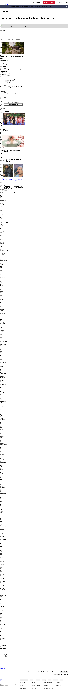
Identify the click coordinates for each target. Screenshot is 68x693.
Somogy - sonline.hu (46, 686)
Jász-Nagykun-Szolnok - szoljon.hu (48, 682)
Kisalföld (9, 39)
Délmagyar (13, 39)
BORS (4, 11)
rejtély (8, 75)
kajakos (4, 181)
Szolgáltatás (55, 679)
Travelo (31, 6)
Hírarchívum (19, 671)
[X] (1, 81)
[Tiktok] (61, 669)
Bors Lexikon (38, 2)
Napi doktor (42, 6)
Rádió (61, 679)
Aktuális (13, 6)
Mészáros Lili (6, 190)
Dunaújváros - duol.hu (34, 682)
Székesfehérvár (60, 2)
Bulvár (49, 679)
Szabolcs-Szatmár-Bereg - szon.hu (48, 688)
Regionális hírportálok (23, 679)
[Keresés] (66, 6)
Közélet (31, 679)
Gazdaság (37, 679)
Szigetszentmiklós (18, 39)
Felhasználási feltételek (42, 671)
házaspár (2, 39)
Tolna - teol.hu (58, 682)
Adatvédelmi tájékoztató (32, 671)
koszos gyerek (10, 82)
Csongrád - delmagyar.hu (23, 688)
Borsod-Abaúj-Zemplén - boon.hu (24, 686)
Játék (33, 2)
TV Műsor (48, 6)
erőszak (2, 30)
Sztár (17, 6)
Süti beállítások (64, 671)
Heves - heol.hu (34, 688)
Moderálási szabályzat (51, 671)
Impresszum (24, 671)
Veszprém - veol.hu (58, 685)
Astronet (36, 6)
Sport (21, 6)
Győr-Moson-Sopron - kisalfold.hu (36, 685)
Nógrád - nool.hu (46, 685)
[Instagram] (64, 669)
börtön (5, 39)
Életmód (26, 6)
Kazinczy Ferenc (5, 60)
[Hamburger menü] (3, 7)
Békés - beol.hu (21, 685)
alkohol (8, 97)
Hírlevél (58, 671)
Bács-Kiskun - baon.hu (22, 682)
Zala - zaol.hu (58, 686)
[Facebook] (67, 669)
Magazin (43, 679)
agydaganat (16, 192)
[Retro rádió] (45, 3)
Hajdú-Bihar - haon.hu (34, 686)
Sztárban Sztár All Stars (7, 131)
